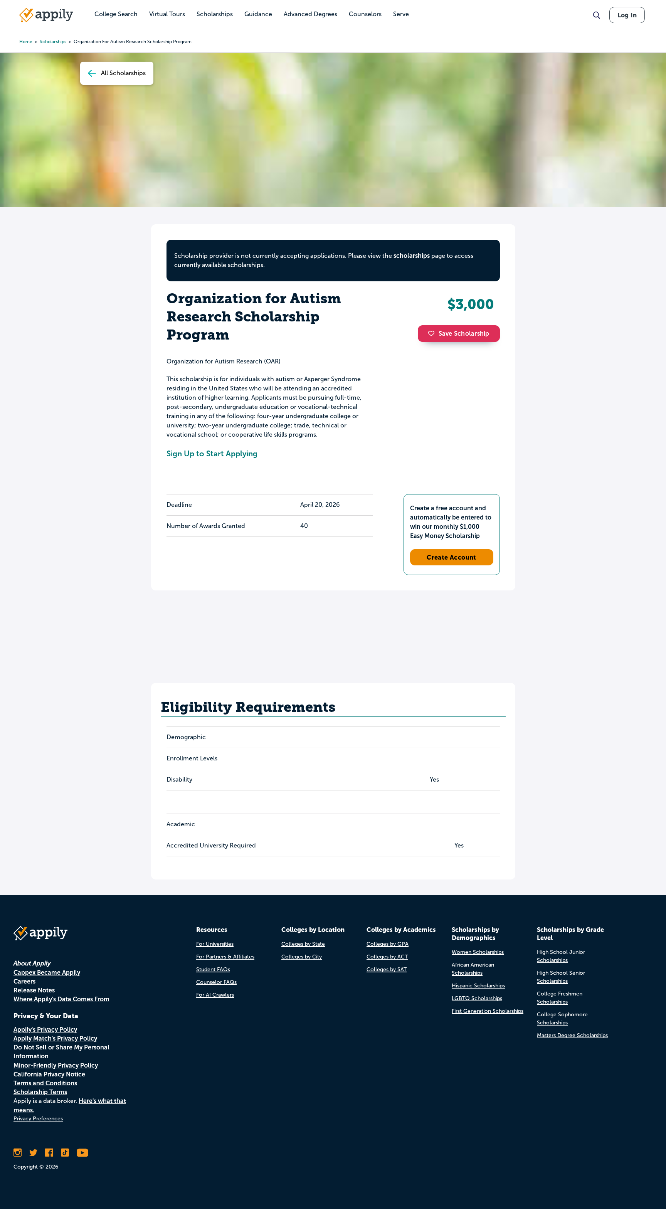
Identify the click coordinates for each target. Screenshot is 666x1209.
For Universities (215, 944)
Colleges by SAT (387, 969)
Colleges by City (301, 957)
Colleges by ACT (387, 957)
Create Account (451, 557)
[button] (433, 333)
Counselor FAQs (216, 982)
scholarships (53, 41)
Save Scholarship (464, 333)
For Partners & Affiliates (225, 957)
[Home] (46, 15)
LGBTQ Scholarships (477, 998)
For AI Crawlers (215, 995)
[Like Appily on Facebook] (49, 1153)
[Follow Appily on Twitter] (33, 1153)
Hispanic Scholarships (478, 986)
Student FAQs (213, 969)
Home (25, 41)
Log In (627, 15)
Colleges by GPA (388, 944)
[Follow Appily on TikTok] (65, 1153)
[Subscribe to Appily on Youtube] (82, 1153)
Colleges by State (303, 944)
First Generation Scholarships (487, 1011)
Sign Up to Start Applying (211, 453)
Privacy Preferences (38, 1119)
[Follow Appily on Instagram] (17, 1153)
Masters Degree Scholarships (572, 1035)
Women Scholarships (478, 952)
